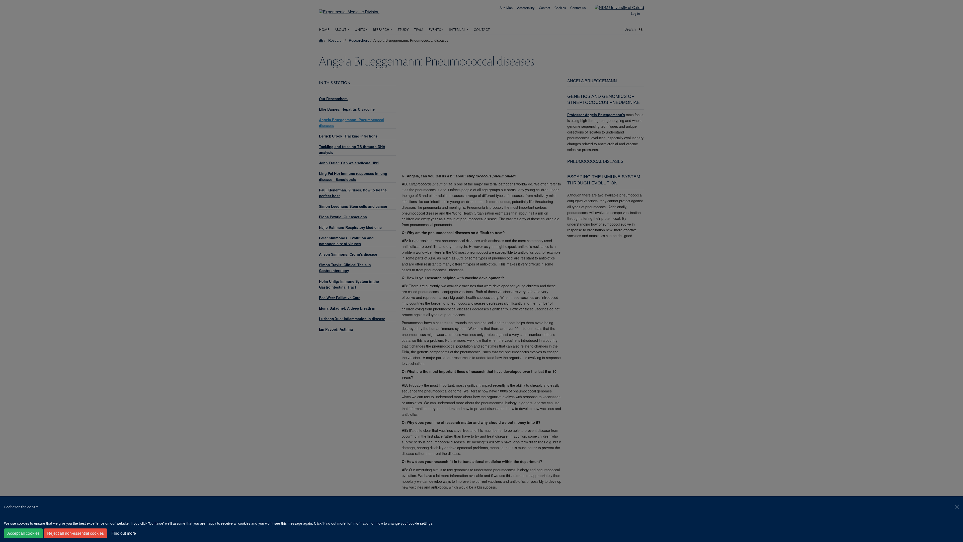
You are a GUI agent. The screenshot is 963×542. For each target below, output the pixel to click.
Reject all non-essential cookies (75, 533)
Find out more (123, 533)
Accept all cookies (23, 533)
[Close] (957, 507)
